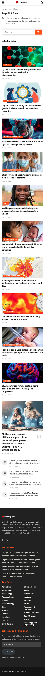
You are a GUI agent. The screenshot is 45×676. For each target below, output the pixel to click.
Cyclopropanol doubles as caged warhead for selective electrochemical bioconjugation (21, 72)
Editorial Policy (30, 587)
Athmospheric (8, 597)
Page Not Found (13, 9)
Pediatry (27, 600)
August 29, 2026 (7, 78)
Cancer (5, 614)
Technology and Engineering (14, 275)
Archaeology (7, 594)
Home (4, 9)
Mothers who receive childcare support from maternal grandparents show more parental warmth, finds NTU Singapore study (15, 442)
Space (26, 619)
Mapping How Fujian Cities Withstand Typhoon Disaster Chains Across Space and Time (22, 283)
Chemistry (7, 64)
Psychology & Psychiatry (13, 137)
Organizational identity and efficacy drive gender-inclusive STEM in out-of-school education (21, 108)
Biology (5, 600)
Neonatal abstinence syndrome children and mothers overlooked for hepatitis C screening (22, 247)
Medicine (7, 381)
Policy (6, 203)
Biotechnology (8, 604)
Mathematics (29, 594)
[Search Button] (42, 2)
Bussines (6, 610)
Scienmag (10, 671)
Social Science (30, 616)
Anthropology (7, 590)
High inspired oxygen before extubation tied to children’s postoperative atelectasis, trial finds (22, 353)
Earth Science (9, 311)
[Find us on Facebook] (2, 540)
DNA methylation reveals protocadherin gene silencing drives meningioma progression (20, 389)
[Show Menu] (3, 2)
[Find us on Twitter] (7, 540)
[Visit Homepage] (22, 2)
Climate (5, 621)
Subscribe (8, 652)
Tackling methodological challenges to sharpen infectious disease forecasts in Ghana (20, 211)
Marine (26, 590)
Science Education (10, 101)
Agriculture (6, 587)
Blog (4, 607)
